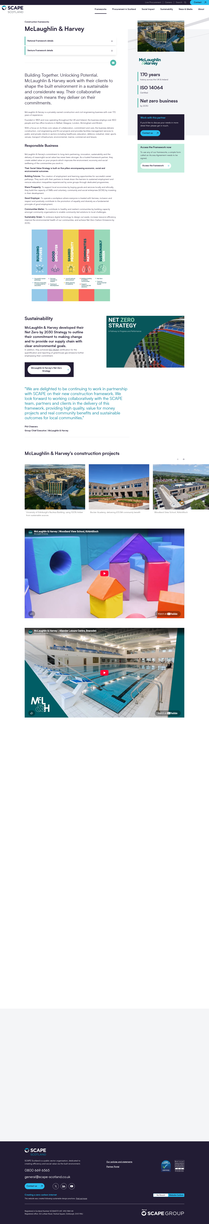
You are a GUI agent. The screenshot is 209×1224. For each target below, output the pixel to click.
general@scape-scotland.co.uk (47, 1177)
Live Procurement (153, 2)
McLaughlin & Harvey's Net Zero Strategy (46, 369)
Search (179, 2)
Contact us (32, 1186)
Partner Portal (112, 1167)
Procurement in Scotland (124, 9)
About (201, 9)
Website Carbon (176, 1195)
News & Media (185, 9)
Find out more (81, 1199)
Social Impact (148, 9)
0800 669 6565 (37, 1170)
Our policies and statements (119, 1162)
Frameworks (100, 9)
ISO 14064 (54, 350)
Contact (198, 2)
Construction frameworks (37, 22)
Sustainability (166, 9)
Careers (168, 2)
